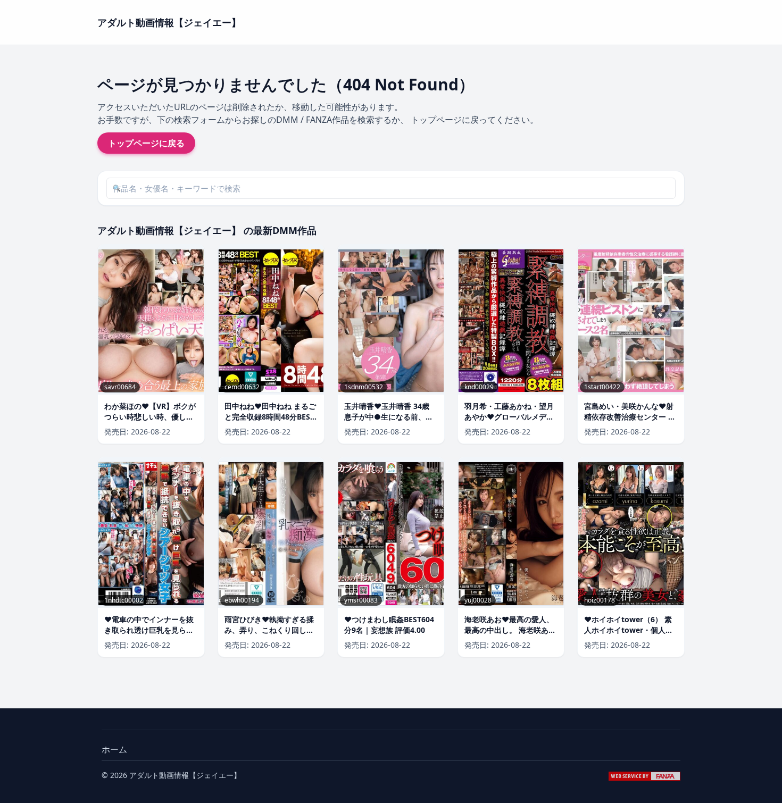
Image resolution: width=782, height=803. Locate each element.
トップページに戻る (146, 143)
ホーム (114, 749)
